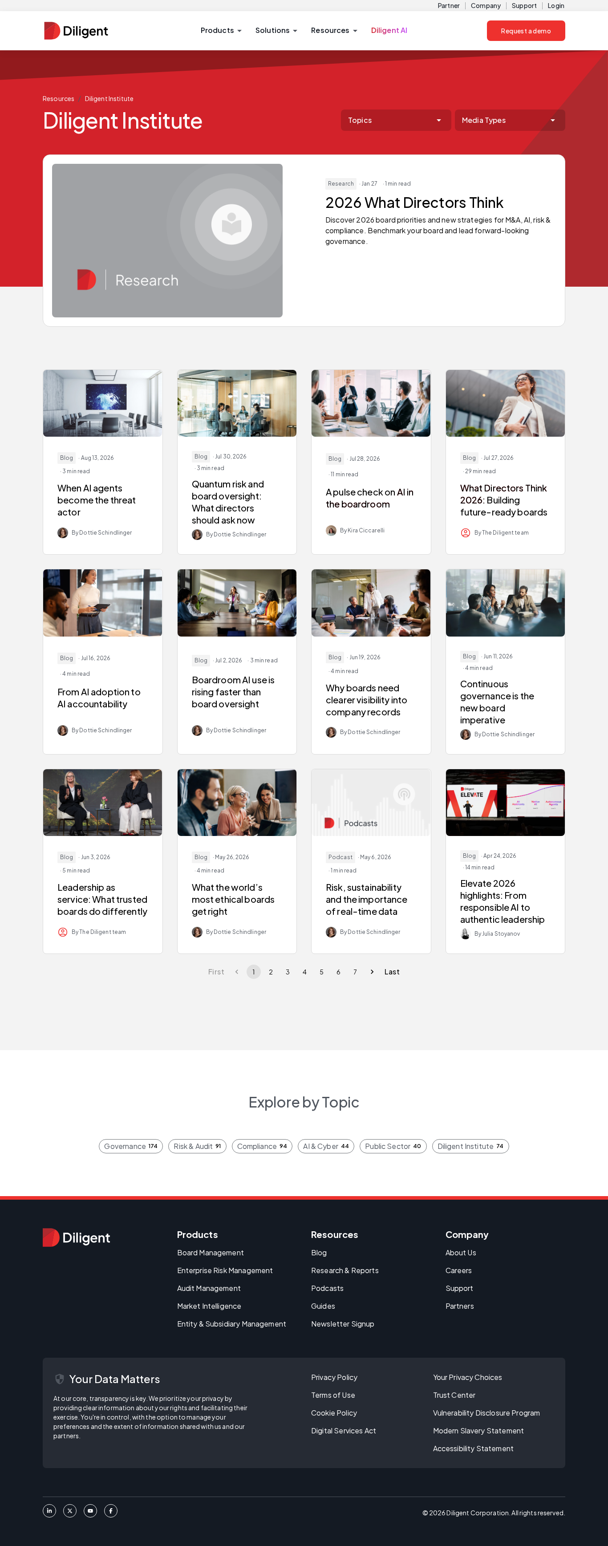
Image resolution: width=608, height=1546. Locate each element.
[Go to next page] (372, 972)
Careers (459, 1270)
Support (524, 5)
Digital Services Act (343, 1430)
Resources (58, 98)
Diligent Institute (109, 98)
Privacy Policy (334, 1377)
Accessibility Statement (473, 1448)
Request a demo (526, 31)
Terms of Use (333, 1395)
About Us (461, 1252)
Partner (449, 5)
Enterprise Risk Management (225, 1270)
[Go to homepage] (76, 1237)
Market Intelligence (209, 1306)
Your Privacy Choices (468, 1377)
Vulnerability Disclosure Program (486, 1412)
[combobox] (396, 120)
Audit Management (209, 1288)
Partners (460, 1306)
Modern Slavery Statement (478, 1430)
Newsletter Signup (343, 1323)
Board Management (210, 1252)
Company (486, 5)
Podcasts (327, 1288)
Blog (319, 1252)
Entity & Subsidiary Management (232, 1323)
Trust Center (454, 1395)
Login (556, 5)
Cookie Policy (334, 1412)
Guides (323, 1306)
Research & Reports (345, 1270)
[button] (221, 30)
